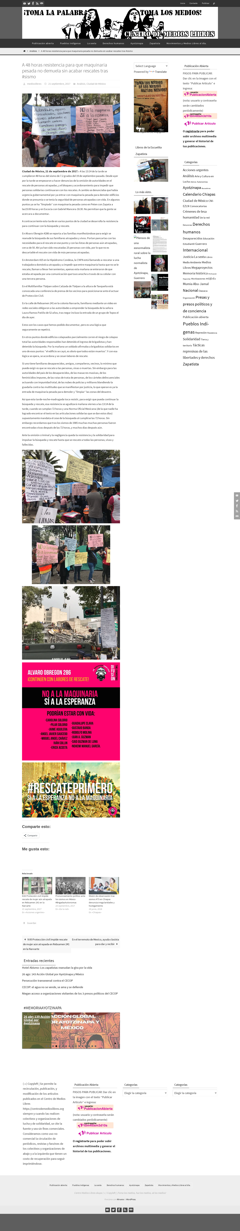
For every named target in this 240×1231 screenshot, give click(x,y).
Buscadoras (206, 188)
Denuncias (187, 225)
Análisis (33, 51)
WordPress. (131, 1199)
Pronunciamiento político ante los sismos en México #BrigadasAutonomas (70, 899)
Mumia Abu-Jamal (196, 284)
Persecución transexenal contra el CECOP (47, 980)
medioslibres (34, 83)
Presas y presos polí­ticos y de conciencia (197, 304)
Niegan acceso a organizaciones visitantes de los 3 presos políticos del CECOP (70, 993)
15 (92, 1046)
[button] (71, 130)
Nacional (190, 290)
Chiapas (208, 194)
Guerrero (201, 244)
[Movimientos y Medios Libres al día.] (142, 206)
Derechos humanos (115, 1185)
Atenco (193, 182)
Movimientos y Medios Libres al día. (174, 1185)
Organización (189, 298)
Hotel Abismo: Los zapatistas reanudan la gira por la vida (57, 968)
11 (79, 1046)
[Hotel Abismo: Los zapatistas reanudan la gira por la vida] (159, 206)
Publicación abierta (195, 317)
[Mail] (41, 3)
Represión (201, 332)
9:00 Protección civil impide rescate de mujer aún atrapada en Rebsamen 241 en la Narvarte (46, 944)
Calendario (192, 194)
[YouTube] (24, 3)
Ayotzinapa (192, 187)
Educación (208, 238)
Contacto (194, 3)
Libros (209, 257)
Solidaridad (191, 339)
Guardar (31, 923)
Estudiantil (189, 243)
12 (82, 1046)
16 (95, 1046)
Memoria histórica (195, 273)
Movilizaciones (198, 278)
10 (76, 1046)
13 (86, 1046)
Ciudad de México (96, 83)
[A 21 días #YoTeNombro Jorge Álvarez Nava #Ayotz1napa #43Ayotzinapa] (159, 283)
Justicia (188, 257)
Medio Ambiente (192, 262)
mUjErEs (211, 278)
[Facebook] (33, 3)
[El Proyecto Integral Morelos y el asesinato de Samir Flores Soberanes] (159, 302)
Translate (161, 72)
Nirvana (120, 1199)
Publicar (205, 3)
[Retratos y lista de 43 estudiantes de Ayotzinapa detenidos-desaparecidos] (142, 225)
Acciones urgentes (195, 170)
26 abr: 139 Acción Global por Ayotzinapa (37, 1019)
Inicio (182, 3)
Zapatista (191, 364)
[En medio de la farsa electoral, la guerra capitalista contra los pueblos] (142, 290)
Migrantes (187, 279)
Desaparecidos (192, 238)
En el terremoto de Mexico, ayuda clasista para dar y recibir (95, 942)
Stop (118, 1043)
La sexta (200, 256)
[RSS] (37, 3)
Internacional (195, 250)
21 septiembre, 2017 (59, 83)
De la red (205, 217)
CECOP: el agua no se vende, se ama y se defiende (52, 987)
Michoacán (212, 274)
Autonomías (202, 181)
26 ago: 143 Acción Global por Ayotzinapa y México (53, 974)
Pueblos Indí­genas (80, 1185)
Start (115, 1043)
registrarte (192, 131)
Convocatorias (198, 206)
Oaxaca (203, 291)
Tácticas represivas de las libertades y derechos (199, 351)
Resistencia (212, 332)
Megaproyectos (202, 267)
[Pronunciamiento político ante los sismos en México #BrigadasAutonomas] (71, 885)
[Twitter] (29, 3)
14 (89, 1046)
